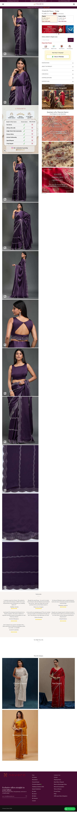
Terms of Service (57, 789)
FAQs (55, 793)
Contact (34, 800)
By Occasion (35, 798)
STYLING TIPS (45, 70)
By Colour (34, 793)
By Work (34, 791)
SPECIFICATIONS (45, 62)
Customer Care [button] (57, 775)
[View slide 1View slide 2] (58, 29)
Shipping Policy (57, 779)
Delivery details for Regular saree (49, 37)
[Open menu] (4, 4)
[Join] (25, 796)
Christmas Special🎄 (37, 784)
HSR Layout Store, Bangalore (60, 796)
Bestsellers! (35, 779)
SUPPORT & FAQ (45, 81)
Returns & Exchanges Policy (60, 784)
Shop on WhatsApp (59, 56)
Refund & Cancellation (59, 786)
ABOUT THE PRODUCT (47, 66)
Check (70, 40)
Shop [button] (33, 775)
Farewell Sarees (35, 782)
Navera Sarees (6, 808)
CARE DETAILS (45, 74)
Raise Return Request (59, 782)
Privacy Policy (57, 791)
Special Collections (36, 789)
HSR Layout (45, 7)
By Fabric (34, 796)
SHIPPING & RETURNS (47, 77)
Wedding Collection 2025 (38, 786)
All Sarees (34, 777)
